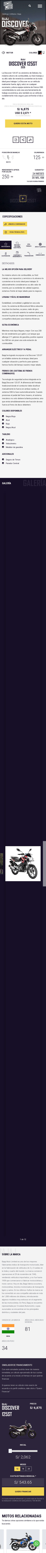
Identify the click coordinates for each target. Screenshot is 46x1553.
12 (17, 1469)
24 (29, 1469)
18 (23, 1469)
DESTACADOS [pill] (5, 246)
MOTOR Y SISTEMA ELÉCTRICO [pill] (17, 246)
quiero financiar (23, 1492)
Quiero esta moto (23, 123)
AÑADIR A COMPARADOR (16, 224)
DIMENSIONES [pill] (40, 255)
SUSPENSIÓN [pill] (6, 256)
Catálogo (5, 14)
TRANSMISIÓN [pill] (28, 256)
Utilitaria (13, 14)
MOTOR (9, 53)
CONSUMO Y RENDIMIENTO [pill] (17, 256)
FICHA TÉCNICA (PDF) (17, 232)
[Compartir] (23, 140)
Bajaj (19, 14)
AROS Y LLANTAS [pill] (40, 247)
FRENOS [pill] (28, 246)
